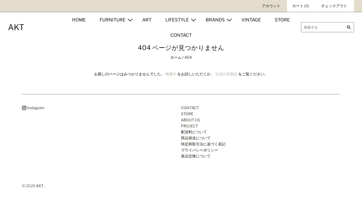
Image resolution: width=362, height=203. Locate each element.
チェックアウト (334, 5)
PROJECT (189, 126)
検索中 (170, 74)
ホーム (176, 57)
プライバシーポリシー (199, 150)
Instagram (35, 107)
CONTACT (181, 35)
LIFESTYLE (177, 19)
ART (147, 19)
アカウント (271, 5)
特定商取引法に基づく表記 (203, 144)
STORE (282, 19)
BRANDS (215, 19)
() (300, 5)
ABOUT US (190, 120)
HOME (79, 19)
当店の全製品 (226, 74)
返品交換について (196, 156)
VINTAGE (251, 19)
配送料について (194, 132)
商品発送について (196, 138)
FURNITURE (113, 19)
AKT (39, 185)
